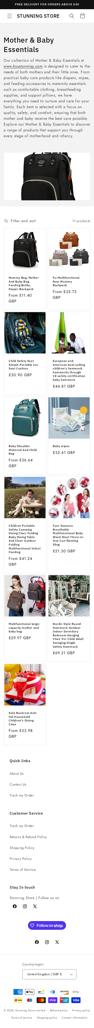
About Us (17, 773)
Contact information (74, 1018)
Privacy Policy (21, 858)
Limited (40, 1010)
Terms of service (21, 1018)
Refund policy (59, 1010)
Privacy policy (81, 1010)
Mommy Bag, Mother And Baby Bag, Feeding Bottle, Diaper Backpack (24, 283)
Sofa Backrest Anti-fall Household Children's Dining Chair (23, 718)
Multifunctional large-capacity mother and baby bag (24, 627)
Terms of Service (23, 869)
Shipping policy (47, 1018)
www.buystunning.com (23, 66)
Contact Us (18, 784)
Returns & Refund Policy (28, 836)
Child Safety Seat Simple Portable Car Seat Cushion (23, 364)
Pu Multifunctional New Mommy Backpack (66, 281)
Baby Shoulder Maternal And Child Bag (23, 449)
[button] (9, 16)
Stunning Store (25, 1010)
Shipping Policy (22, 847)
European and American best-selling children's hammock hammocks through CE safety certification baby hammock (69, 370)
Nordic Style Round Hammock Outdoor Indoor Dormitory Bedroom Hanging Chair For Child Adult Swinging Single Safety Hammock (68, 635)
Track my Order (22, 795)
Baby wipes (61, 446)
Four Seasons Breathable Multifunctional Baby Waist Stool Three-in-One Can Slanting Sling (68, 535)
